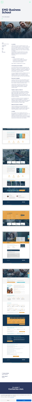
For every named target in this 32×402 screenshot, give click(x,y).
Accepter (24, 400)
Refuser (8, 400)
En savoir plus (12, 397)
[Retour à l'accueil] (2, 3)
